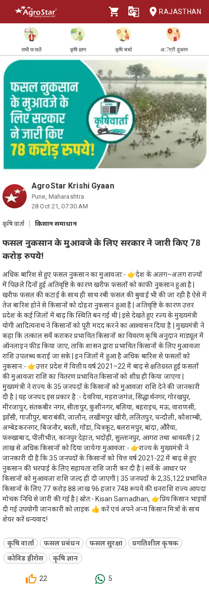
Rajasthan (180, 12)
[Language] (133, 11)
